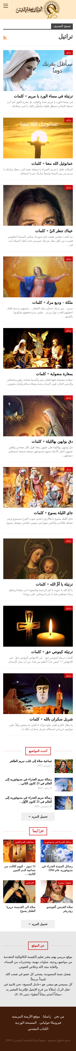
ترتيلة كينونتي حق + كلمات (52, 652)
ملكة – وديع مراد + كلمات (52, 302)
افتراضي (30, 882)
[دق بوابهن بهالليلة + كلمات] (38, 415)
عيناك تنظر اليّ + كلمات (54, 231)
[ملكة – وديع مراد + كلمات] (38, 276)
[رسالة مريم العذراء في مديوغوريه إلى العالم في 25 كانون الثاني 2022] (64, 784)
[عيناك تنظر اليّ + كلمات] (38, 205)
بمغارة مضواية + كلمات (54, 374)
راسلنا (47, 1016)
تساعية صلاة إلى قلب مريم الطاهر (31, 761)
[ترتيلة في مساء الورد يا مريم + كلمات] (38, 70)
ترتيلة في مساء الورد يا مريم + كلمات (43, 96)
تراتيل (68, 52)
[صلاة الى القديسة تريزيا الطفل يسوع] (19, 891)
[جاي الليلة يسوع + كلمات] (38, 487)
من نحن (59, 1016)
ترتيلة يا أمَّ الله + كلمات (54, 584)
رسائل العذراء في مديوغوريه (57, 842)
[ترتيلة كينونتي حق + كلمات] (38, 626)
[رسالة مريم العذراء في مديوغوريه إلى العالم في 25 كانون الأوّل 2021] (64, 803)
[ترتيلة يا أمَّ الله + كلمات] (38, 558)
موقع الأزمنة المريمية (26, 1016)
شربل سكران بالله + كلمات (51, 719)
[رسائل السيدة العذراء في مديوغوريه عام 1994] (57, 851)
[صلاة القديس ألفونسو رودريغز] (57, 891)
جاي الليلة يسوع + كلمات (53, 513)
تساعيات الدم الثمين (24, 842)
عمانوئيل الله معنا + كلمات (52, 163)
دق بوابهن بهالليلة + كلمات (52, 441)
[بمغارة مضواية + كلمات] (38, 348)
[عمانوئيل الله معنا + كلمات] (38, 138)
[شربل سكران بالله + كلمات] (38, 693)
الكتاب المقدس (38, 1029)
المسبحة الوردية (26, 1022)
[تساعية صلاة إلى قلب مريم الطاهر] (64, 766)
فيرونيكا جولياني (50, 1022)
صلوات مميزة (64, 882)
